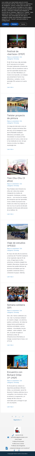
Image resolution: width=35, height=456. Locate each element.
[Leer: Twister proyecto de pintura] (17, 104)
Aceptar (6, 24)
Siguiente (17, 420)
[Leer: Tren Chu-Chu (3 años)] (17, 167)
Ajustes (23, 24)
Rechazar (14, 24)
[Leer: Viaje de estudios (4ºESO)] (17, 231)
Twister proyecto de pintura (16, 117)
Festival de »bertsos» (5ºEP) (16, 53)
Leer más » (10, 87)
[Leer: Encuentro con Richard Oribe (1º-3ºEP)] (17, 361)
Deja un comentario (13, 57)
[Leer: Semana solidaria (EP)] (17, 294)
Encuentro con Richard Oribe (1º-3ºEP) (14, 375)
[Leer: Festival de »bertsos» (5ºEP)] (17, 41)
